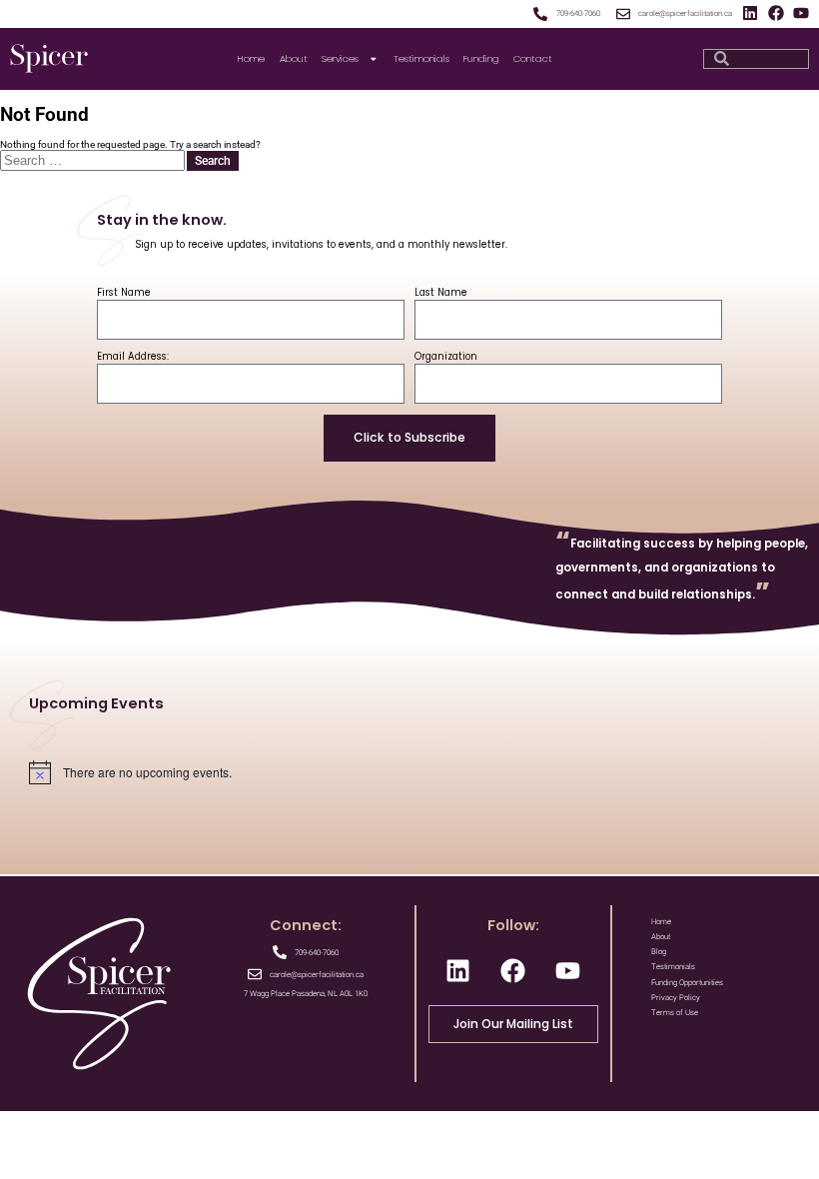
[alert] (409, 772)
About (294, 58)
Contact (532, 58)
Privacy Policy (675, 997)
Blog (658, 951)
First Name (124, 292)
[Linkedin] (750, 13)
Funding (481, 58)
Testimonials (421, 58)
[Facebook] (776, 13)
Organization (445, 356)
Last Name (440, 292)
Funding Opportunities (687, 982)
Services (340, 58)
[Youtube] (801, 13)
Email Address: (133, 356)
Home (251, 58)
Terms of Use (674, 1012)
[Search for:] (93, 161)
